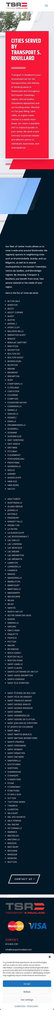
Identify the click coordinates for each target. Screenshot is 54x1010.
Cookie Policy (20, 1006)
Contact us (23, 879)
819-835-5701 (11, 944)
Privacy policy (32, 1006)
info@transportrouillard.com (18, 949)
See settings (27, 999)
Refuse (27, 991)
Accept (27, 983)
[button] (49, 956)
